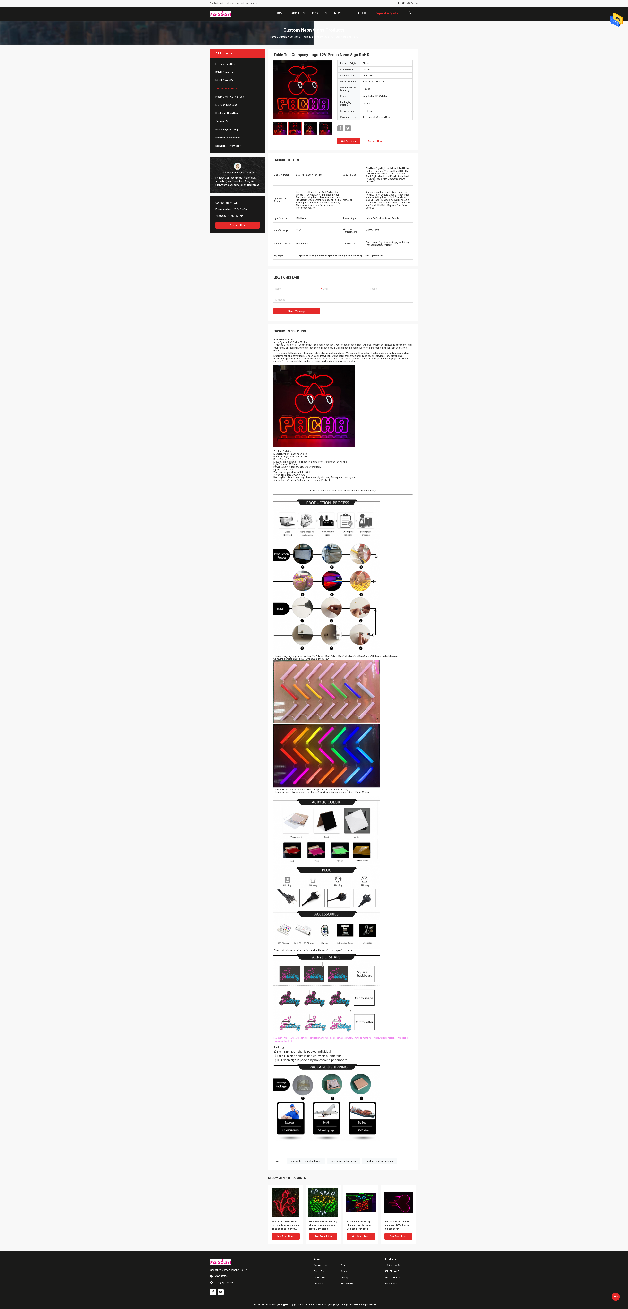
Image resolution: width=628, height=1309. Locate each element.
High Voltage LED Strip (227, 129)
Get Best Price (349, 141)
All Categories (391, 1284)
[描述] (410, 13)
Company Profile (321, 1265)
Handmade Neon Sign (226, 113)
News (343, 1265)
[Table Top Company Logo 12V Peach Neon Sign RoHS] (285, 1202)
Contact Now (237, 225)
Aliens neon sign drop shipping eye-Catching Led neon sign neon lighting (359, 1225)
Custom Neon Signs (289, 37)
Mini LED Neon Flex (225, 80)
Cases (344, 1271)
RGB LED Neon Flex (225, 72)
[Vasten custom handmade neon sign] (302, 89)
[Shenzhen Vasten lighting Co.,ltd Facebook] (398, 3)
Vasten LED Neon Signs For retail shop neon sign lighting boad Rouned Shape (285, 1225)
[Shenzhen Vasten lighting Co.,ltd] (220, 13)
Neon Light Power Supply (228, 146)
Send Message (296, 311)
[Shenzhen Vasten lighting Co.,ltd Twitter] (403, 3)
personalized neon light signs (306, 1161)
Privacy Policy (347, 1284)
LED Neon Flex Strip (225, 64)
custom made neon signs (379, 1161)
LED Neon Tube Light (226, 105)
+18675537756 (236, 216)
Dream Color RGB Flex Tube (229, 96)
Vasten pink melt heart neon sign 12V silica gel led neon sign (397, 1225)
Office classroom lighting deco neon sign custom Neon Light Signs (323, 1225)
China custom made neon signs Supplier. (270, 1304)
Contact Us (319, 1284)
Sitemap (344, 1277)
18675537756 (239, 209)
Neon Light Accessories (227, 137)
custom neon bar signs (343, 1161)
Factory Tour (319, 1271)
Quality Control (320, 1277)
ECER (373, 1304)
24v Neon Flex (222, 121)
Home (273, 37)
